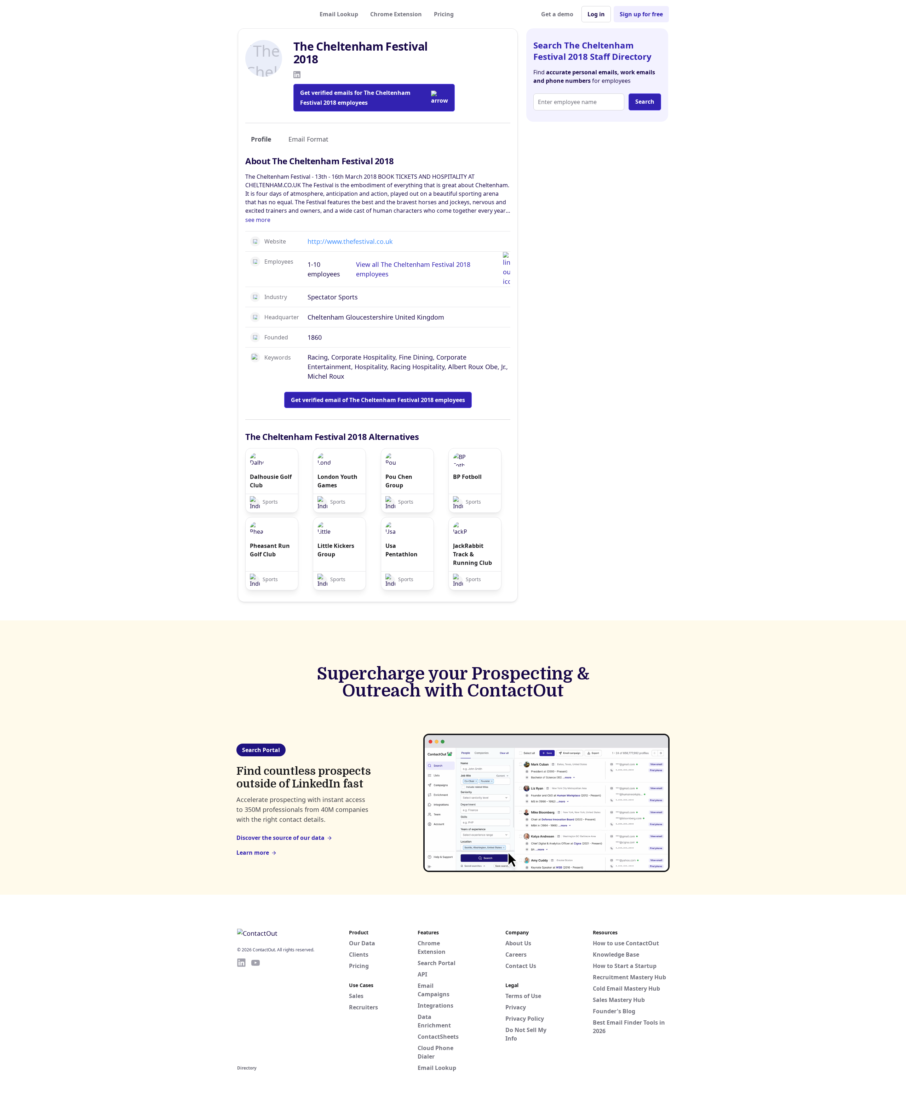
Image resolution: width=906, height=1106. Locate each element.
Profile (261, 139)
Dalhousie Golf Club (271, 481)
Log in (596, 14)
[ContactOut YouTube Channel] (255, 1010)
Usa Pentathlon (401, 550)
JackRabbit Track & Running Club (472, 554)
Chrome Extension (396, 14)
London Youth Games (337, 481)
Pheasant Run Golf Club (270, 550)
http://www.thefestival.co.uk (350, 241)
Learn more (252, 852)
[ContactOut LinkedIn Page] (241, 1010)
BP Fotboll (467, 477)
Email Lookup (339, 14)
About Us (518, 943)
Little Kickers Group (335, 550)
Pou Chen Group (398, 481)
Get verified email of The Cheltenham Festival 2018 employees (378, 400)
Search (644, 101)
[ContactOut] (271, 14)
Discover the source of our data (280, 838)
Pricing (444, 14)
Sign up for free (641, 14)
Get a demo (557, 14)
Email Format (308, 139)
